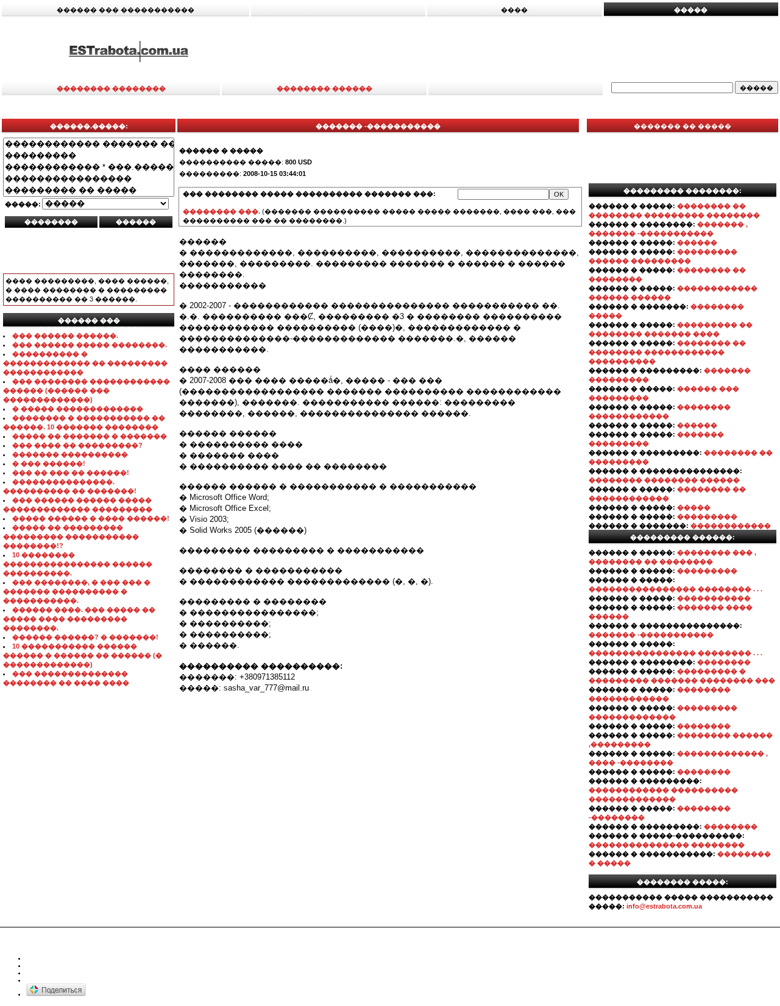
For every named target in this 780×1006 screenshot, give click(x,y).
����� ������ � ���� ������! (90, 518)
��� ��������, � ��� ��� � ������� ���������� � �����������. (77, 591)
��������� (707, 516)
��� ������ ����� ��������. (89, 344)
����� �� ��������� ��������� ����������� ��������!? (71, 536)
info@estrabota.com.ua (664, 906)
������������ (730, 525)
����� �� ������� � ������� (89, 436)
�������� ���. (221, 211)
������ (697, 242)
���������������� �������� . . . (675, 589)
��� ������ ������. (65, 335)
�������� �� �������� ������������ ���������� (667, 352)
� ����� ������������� (77, 408)
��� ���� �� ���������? (77, 445)
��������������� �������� (667, 844)
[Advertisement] (518, 50)
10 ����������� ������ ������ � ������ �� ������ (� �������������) (82, 655)
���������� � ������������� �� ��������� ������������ (85, 363)
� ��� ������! (48, 463)
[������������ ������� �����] (89, 144)
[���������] (89, 155)
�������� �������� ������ (664, 480)
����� (694, 507)
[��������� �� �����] (89, 190)
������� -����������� (651, 634)
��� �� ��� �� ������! (70, 472)
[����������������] (89, 179)
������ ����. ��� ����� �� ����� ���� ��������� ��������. (79, 618)
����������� (714, 598)
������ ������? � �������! (85, 637)
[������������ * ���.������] (89, 167)
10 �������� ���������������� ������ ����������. (77, 564)
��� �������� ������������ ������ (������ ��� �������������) (86, 390)
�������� (724, 662)
